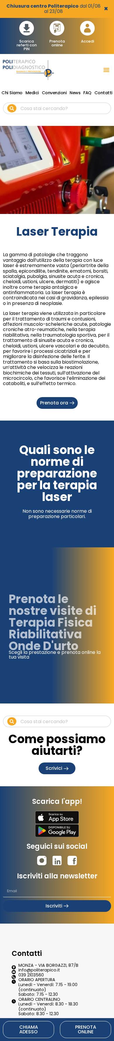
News (75, 93)
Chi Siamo (12, 93)
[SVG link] (57, 817)
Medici (32, 93)
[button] (106, 70)
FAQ (87, 93)
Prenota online (57, 43)
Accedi (87, 41)
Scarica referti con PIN (27, 45)
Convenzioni (54, 93)
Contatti (103, 93)
